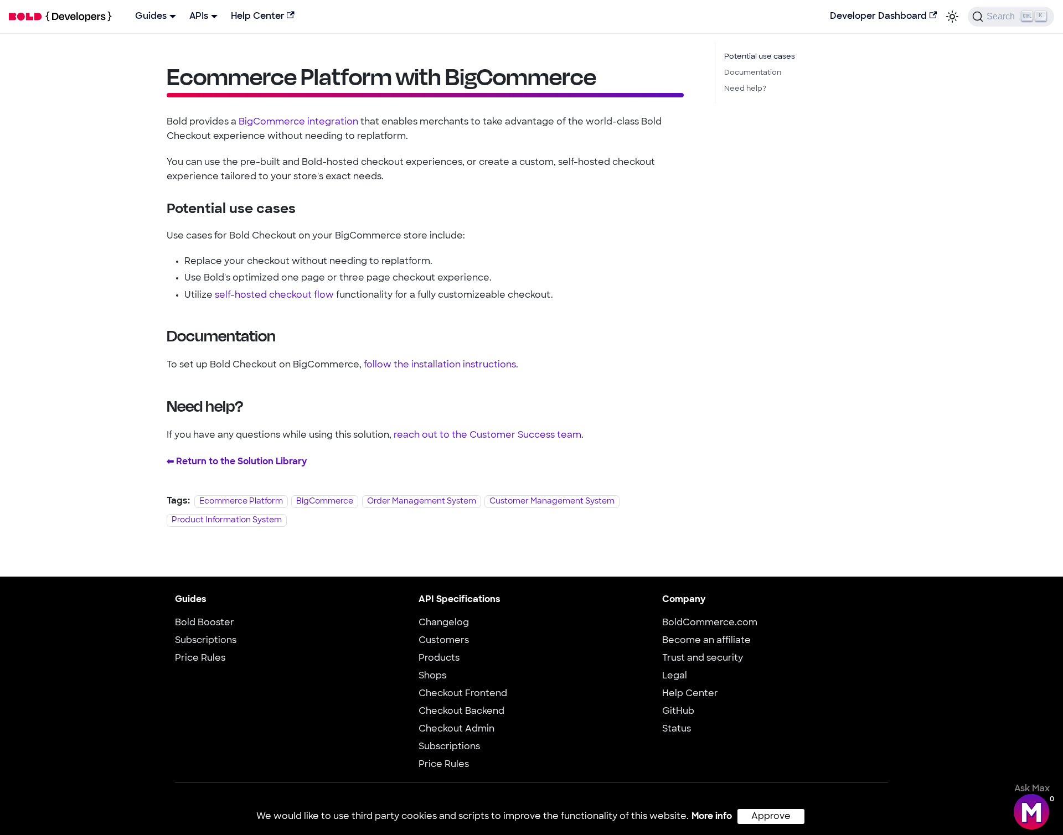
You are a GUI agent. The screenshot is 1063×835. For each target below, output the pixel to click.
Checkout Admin (456, 729)
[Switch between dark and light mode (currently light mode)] (952, 16)
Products (439, 658)
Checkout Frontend (463, 693)
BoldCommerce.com (709, 623)
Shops (432, 676)
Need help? (745, 88)
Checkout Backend (461, 711)
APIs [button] (198, 16)
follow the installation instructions (440, 365)
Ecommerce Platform (241, 501)
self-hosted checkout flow (274, 295)
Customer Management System (552, 501)
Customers (444, 640)
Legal (674, 676)
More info (712, 816)
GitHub (678, 711)
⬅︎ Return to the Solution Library (237, 462)
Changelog (444, 623)
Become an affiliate (706, 640)
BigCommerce (324, 501)
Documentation (752, 72)
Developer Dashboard (878, 16)
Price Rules (200, 658)
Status (676, 729)
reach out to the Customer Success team (487, 435)
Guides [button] (151, 16)
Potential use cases (759, 56)
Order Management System (421, 501)
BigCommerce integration (298, 122)
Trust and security (702, 658)
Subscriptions (205, 640)
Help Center (258, 16)
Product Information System (227, 520)
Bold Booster (204, 623)
